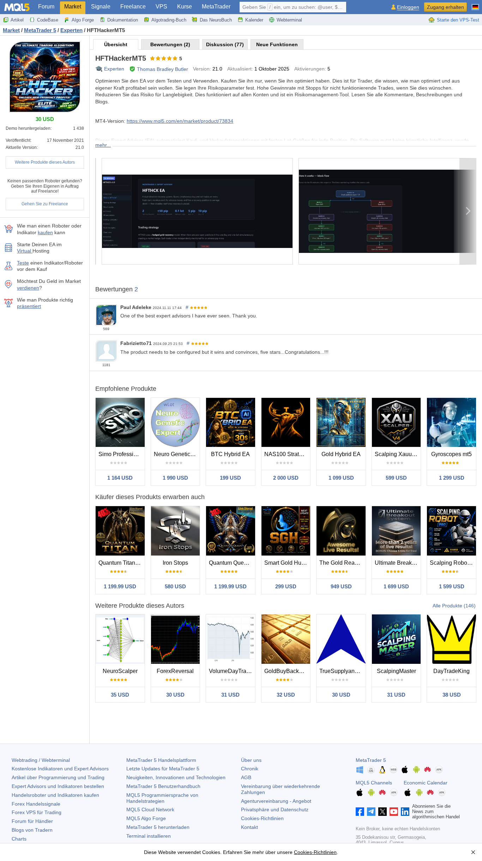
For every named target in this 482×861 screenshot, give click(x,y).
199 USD (230, 478)
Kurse (184, 7)
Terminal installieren (148, 836)
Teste (23, 263)
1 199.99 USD (120, 586)
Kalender (254, 20)
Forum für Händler (32, 821)
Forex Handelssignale (36, 804)
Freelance (133, 7)
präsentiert (29, 306)
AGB (246, 777)
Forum (46, 7)
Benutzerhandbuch (163, 786)
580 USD (175, 586)
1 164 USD (120, 478)
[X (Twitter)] (382, 811)
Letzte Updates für (162, 768)
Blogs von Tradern (32, 830)
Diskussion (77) (225, 44)
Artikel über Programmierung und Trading (58, 777)
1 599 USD (451, 586)
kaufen (45, 232)
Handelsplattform (161, 760)
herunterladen (157, 827)
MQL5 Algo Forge (146, 818)
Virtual (24, 251)
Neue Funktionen (277, 44)
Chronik (249, 768)
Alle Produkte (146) (454, 605)
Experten (114, 69)
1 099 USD (341, 478)
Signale (100, 7)
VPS (161, 7)
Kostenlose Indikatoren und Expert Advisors (60, 768)
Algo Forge (83, 20)
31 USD (230, 695)
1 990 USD (175, 478)
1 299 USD (451, 478)
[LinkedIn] (405, 811)
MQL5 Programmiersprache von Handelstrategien (162, 798)
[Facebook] (360, 811)
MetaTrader (216, 7)
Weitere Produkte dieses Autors (45, 162)
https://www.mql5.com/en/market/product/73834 (180, 121)
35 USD (120, 695)
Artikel (17, 20)
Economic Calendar (425, 783)
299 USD (285, 586)
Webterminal (289, 20)
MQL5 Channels (374, 783)
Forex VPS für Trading (36, 812)
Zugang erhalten (445, 7)
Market (72, 7)
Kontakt (249, 827)
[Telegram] (371, 811)
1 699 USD (396, 586)
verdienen (28, 288)
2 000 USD (286, 478)
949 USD (341, 586)
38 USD (451, 695)
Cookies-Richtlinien (262, 818)
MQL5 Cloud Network (150, 809)
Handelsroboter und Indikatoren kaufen (55, 795)
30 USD (175, 695)
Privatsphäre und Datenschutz (274, 809)
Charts (19, 839)
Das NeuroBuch (216, 20)
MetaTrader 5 (371, 760)
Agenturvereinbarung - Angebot (276, 801)
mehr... (103, 145)
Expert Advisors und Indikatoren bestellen (58, 786)
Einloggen (408, 7)
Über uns (251, 760)
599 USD (396, 478)
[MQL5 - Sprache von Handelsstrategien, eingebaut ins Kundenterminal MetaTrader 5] (17, 7)
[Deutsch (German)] (475, 4)
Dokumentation (122, 20)
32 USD (286, 695)
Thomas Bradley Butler (162, 69)
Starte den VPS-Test (458, 20)
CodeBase (47, 20)
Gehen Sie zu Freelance (45, 203)
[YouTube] (394, 811)
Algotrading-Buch (168, 20)
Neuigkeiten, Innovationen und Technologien (175, 777)
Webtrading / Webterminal (41, 760)
